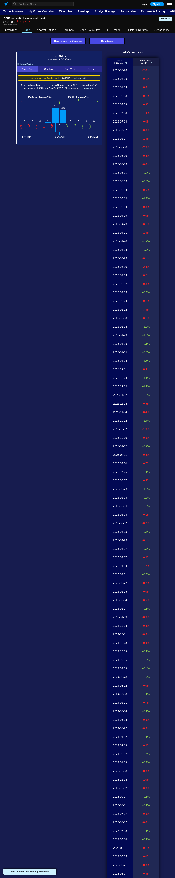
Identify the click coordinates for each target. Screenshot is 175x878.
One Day (48, 69)
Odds (26, 30)
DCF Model (114, 30)
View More (89, 87)
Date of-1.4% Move (119, 61)
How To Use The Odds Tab (68, 41)
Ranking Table (79, 78)
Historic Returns (138, 30)
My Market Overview (41, 11)
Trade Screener (13, 11)
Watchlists (66, 11)
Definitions (107, 41)
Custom (91, 69)
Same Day (27, 69)
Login (144, 4)
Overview (11, 30)
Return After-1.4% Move (145, 61)
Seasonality (128, 11)
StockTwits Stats (90, 30)
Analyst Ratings (105, 11)
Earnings (84, 11)
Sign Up (157, 4)
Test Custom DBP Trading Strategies (30, 871)
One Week (70, 69)
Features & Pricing (153, 11)
